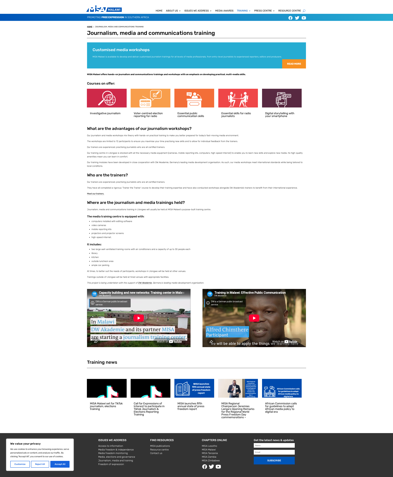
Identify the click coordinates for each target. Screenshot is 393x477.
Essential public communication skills (190, 115)
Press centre (263, 11)
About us (172, 11)
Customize (19, 464)
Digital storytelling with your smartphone (279, 115)
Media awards (224, 11)
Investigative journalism (105, 113)
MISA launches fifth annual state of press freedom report (190, 406)
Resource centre (289, 11)
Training (242, 11)
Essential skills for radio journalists (236, 115)
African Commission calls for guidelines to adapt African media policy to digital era (281, 407)
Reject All (40, 464)
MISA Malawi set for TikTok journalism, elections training (106, 406)
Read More (294, 63)
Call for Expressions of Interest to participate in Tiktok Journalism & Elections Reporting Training (149, 409)
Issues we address (196, 11)
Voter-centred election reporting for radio (148, 115)
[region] (40, 455)
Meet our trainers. (95, 193)
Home (159, 11)
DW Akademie (145, 283)
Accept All (60, 464)
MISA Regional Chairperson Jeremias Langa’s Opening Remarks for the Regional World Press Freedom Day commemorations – (237, 410)
